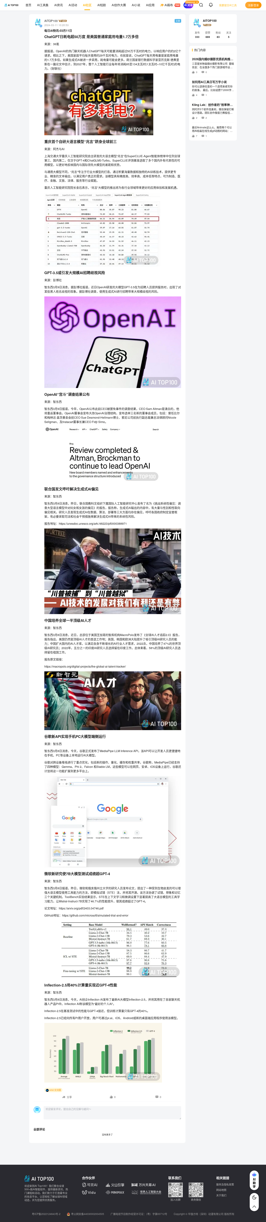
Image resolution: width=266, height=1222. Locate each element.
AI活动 (73, 5)
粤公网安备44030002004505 (87, 1214)
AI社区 (87, 5)
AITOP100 (51, 21)
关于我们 (221, 1195)
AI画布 (168, 5)
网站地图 (221, 1190)
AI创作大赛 (119, 5)
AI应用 (150, 5)
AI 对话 (188, 5)
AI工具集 (42, 5)
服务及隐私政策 (225, 1184)
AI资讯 (58, 5)
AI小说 (136, 5)
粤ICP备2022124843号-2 (46, 1214)
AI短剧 (101, 5)
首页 (28, 5)
